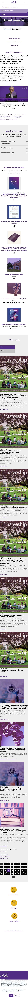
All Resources (14, 45)
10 (8, 867)
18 (8, 870)
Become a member (7, 10)
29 (18, 873)
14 (22, 867)
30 (22, 873)
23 (25, 870)
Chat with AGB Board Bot (10, 7)
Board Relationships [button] (7, 152)
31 (25, 873)
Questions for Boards (14, 38)
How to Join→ (14, 908)
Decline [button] (16, 995)
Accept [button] (11, 995)
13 (18, 867)
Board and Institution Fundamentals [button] (8, 142)
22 (22, 870)
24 (2, 873)
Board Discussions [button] (7, 148)
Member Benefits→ (13, 895)
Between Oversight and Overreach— (14, 324)
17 (5, 870)
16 (1, 870)
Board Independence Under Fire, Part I (14, 299)
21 (18, 870)
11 (11, 867)
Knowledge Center (12, 28)
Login (3, 14)
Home (4, 28)
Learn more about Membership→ (14, 931)
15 (25, 867)
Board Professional (5, 856)
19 (12, 870)
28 (15, 873)
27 (12, 873)
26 (8, 873)
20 (15, 870)
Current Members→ (14, 921)
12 (15, 867)
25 (5, 873)
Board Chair (3, 852)
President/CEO (4, 858)
